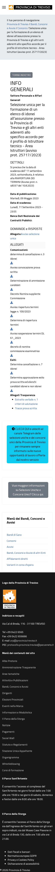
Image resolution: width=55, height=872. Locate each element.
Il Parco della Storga (13, 719)
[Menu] (4, 7)
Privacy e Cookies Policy (21, 860)
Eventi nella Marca (12, 706)
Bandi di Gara (14, 535)
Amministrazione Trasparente (19, 667)
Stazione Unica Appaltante (17, 751)
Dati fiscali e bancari (19, 852)
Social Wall (8, 738)
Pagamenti (8, 732)
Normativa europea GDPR (22, 856)
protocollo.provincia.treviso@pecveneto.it (30, 645)
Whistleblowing (11, 764)
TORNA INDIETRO (21, 75)
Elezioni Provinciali (12, 700)
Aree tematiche (10, 674)
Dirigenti (7, 693)
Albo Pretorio (9, 661)
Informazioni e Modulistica (17, 712)
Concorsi (22, 28)
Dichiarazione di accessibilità (23, 864)
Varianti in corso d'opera (20, 565)
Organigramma (10, 757)
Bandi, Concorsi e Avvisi (15, 687)
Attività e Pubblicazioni (15, 680)
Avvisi (10, 547)
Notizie (6, 725)
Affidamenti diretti (17, 559)
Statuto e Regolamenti (14, 745)
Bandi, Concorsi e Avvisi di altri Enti (26, 553)
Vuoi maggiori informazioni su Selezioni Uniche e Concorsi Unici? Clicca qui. (28, 490)
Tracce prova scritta (26, 408)
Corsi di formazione (13, 770)
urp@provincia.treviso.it (23, 641)
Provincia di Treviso (17, 24)
